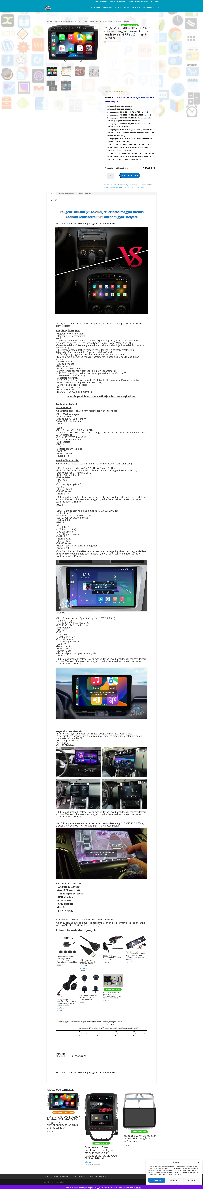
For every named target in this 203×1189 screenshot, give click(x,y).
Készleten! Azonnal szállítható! (114, 187)
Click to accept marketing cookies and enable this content (102, 586)
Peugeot (143, 185)
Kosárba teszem (130, 175)
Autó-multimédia (59, 21)
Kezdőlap (50, 21)
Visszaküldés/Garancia (142, 2)
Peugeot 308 (129, 187)
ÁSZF (46, 1176)
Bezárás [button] (138, 1188)
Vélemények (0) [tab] (85, 194)
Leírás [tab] (51, 194)
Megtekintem (191, 1180)
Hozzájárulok (156, 1180)
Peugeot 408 (139, 187)
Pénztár (127, 7)
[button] (199, 1162)
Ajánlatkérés (107, 7)
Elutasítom (174, 1180)
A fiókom (130, 2)
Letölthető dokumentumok (117, 2)
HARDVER (130, 99)
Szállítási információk (100, 2)
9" (126, 185)
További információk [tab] (66, 194)
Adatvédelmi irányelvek (59, 1176)
